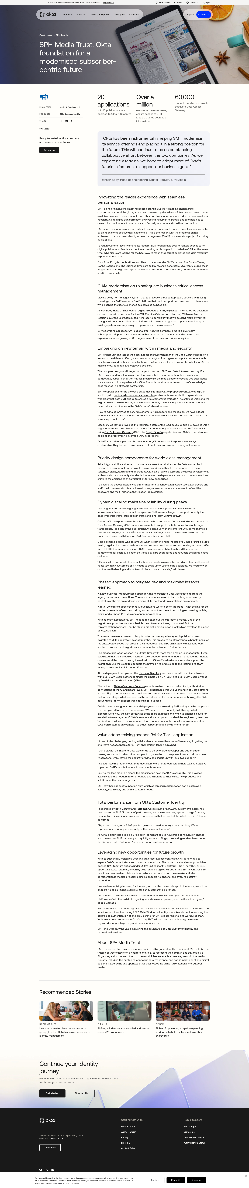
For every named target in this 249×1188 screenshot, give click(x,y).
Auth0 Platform (128, 1132)
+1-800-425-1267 (56, 1138)
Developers (119, 14)
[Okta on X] (46, 1170)
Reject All (175, 1180)
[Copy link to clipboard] (61, 121)
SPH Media (44, 129)
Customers (46, 35)
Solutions (81, 14)
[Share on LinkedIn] (66, 121)
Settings (155, 1180)
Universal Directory (150, 673)
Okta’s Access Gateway (118, 432)
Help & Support (191, 1126)
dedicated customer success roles (134, 395)
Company (133, 14)
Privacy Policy (66, 1183)
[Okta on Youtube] (40, 1170)
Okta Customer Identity (70, 114)
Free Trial (125, 1143)
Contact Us (189, 1132)
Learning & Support (99, 14)
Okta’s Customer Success (129, 686)
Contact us (203, 14)
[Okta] (47, 14)
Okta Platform (128, 1126)
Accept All (197, 1180)
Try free (190, 14)
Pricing (124, 1137)
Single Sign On (154, 432)
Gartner (126, 808)
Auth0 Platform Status (194, 1143)
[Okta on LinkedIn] (52, 1170)
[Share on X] (71, 121)
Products (67, 14)
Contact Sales (128, 1148)
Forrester (141, 808)
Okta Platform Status (194, 1137)
